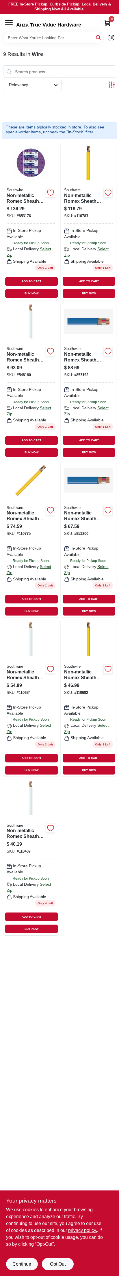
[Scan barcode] (111, 38)
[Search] (98, 37)
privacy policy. (82, 1230)
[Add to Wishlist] (50, 192)
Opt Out (58, 1264)
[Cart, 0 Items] (107, 23)
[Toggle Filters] (111, 85)
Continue (21, 1264)
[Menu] (9, 22)
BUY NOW (31, 293)
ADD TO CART (31, 281)
